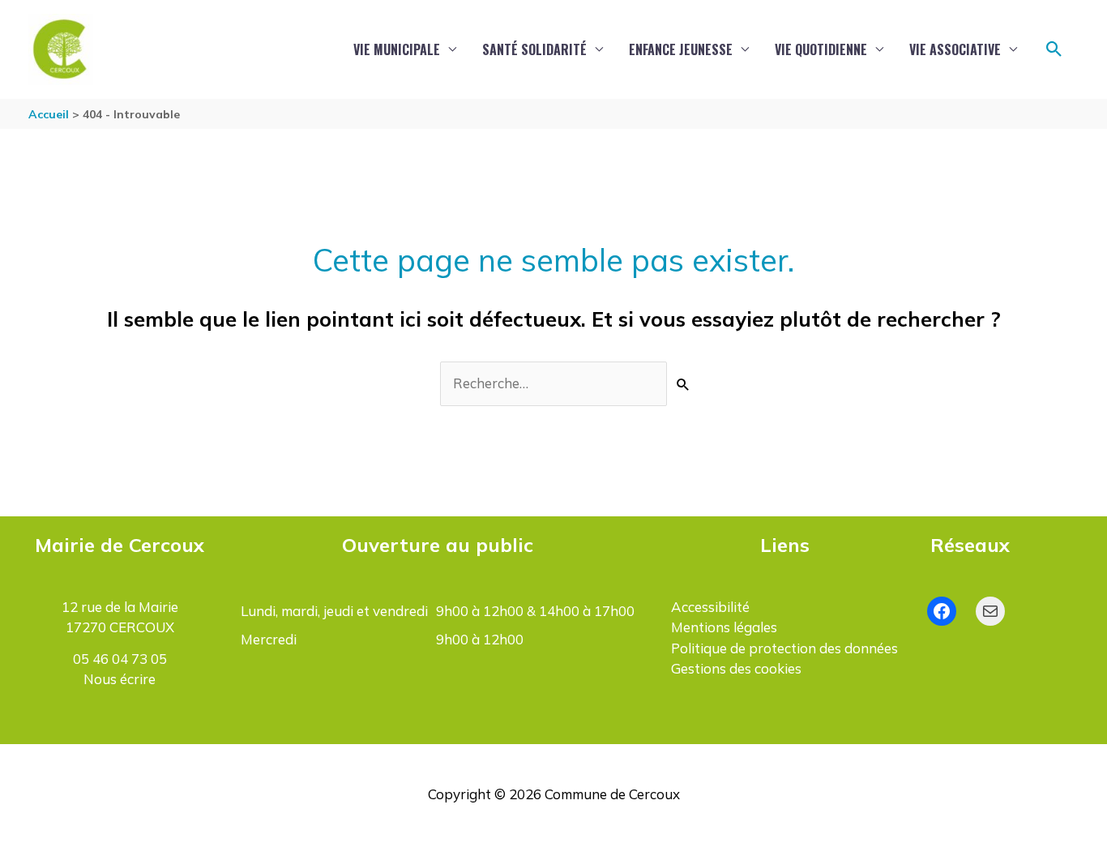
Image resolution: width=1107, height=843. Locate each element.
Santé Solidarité (534, 49)
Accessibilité (710, 606)
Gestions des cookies (736, 668)
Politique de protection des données (784, 648)
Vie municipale (396, 49)
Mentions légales (724, 626)
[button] (1054, 49)
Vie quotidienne (821, 49)
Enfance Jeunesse (681, 49)
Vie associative (955, 49)
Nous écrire (119, 678)
